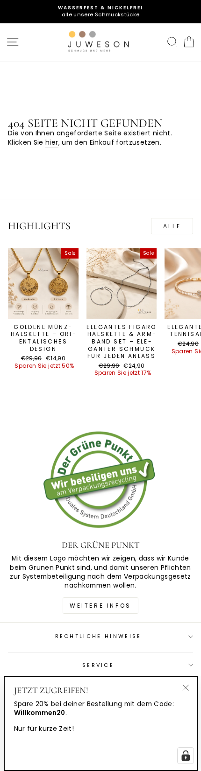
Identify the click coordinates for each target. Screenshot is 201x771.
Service (98, 665)
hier (51, 142)
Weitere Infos (100, 606)
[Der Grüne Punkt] (100, 481)
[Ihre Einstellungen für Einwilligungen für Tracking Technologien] (186, 756)
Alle (172, 226)
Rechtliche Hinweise (98, 636)
